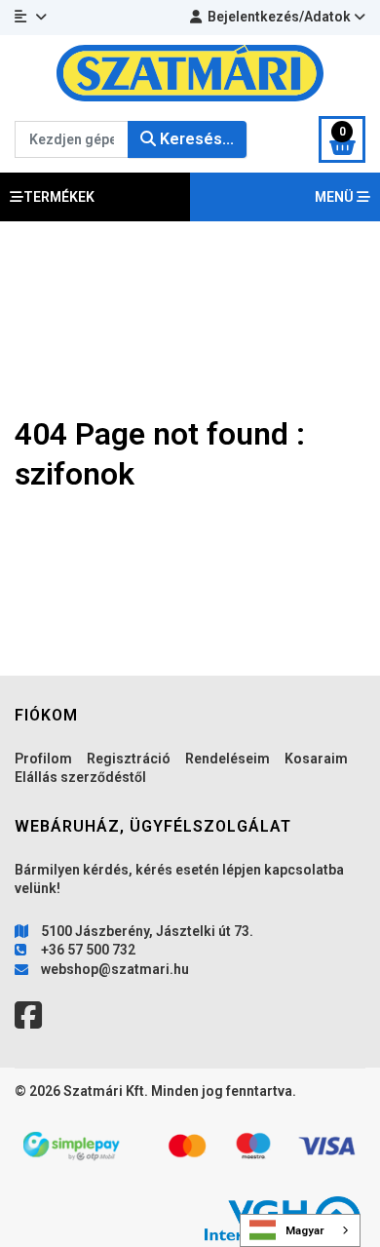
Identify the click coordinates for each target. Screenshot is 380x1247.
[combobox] (300, 1230)
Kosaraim (316, 758)
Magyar (304, 1230)
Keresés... (195, 139)
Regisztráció (129, 758)
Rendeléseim (227, 758)
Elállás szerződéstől (80, 777)
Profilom (43, 758)
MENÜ (336, 197)
